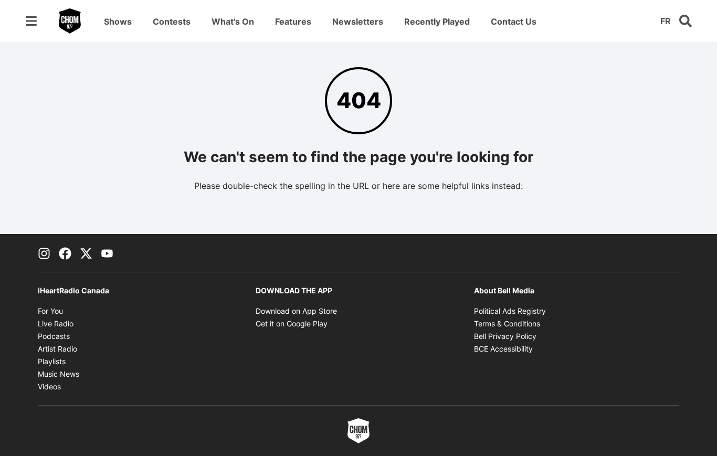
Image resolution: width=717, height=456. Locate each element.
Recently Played (437, 21)
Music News (58, 373)
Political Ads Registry (510, 310)
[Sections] (31, 20)
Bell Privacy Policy (505, 336)
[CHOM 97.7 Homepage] (70, 21)
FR (665, 21)
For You (50, 310)
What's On (233, 21)
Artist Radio (57, 348)
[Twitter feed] (86, 253)
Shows (118, 21)
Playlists (52, 361)
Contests (172, 21)
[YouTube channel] (107, 253)
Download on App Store (296, 310)
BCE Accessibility (503, 348)
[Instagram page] (44, 253)
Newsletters (357, 21)
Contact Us (513, 21)
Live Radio (55, 323)
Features (293, 21)
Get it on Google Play (292, 323)
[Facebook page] (65, 253)
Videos (49, 386)
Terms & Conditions (507, 323)
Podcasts (54, 336)
